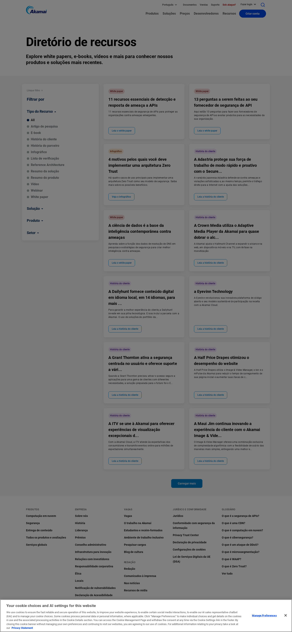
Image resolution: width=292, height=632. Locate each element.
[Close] (285, 615)
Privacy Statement (22, 627)
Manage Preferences (264, 615)
